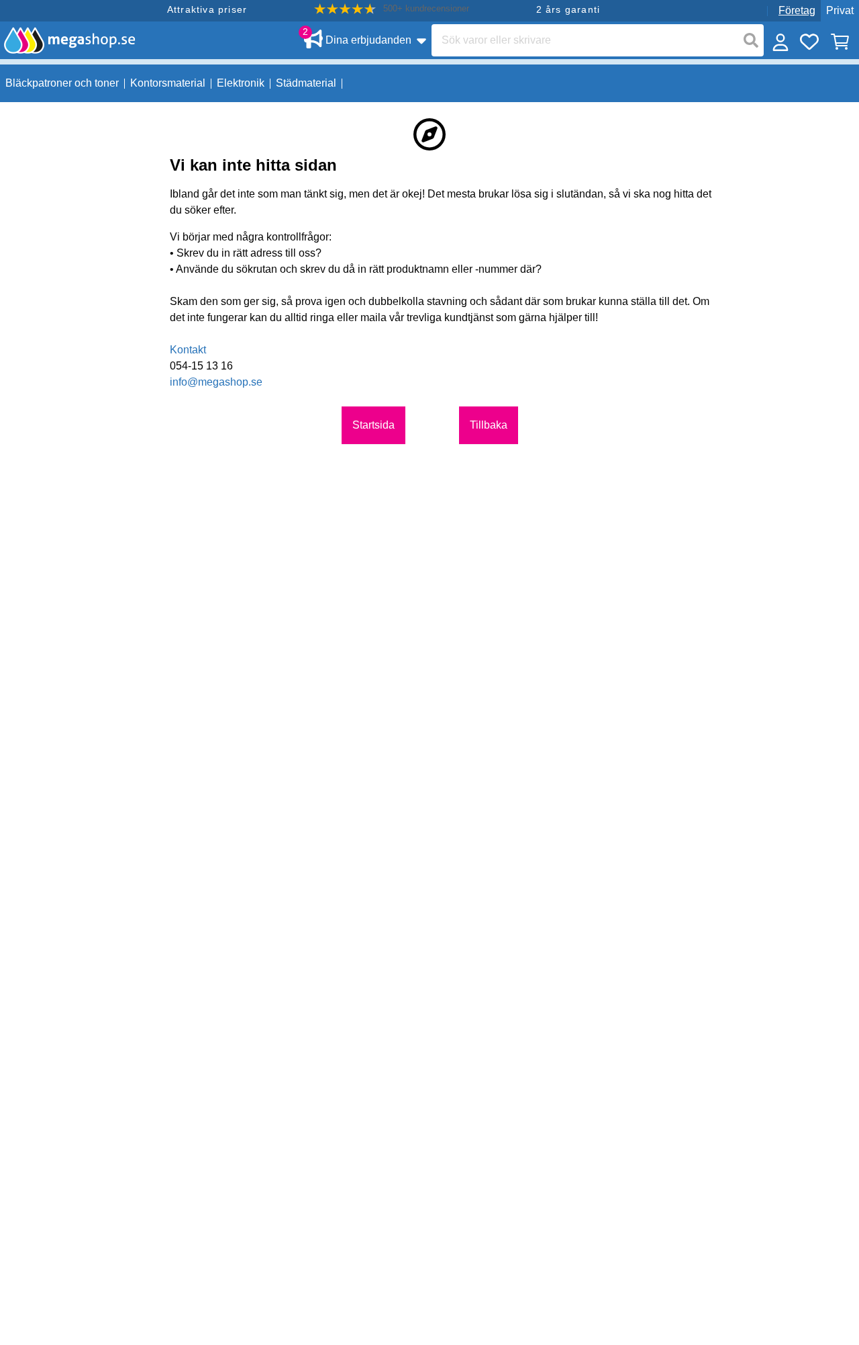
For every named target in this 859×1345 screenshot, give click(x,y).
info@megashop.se (216, 382)
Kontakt (188, 349)
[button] (391, 9)
